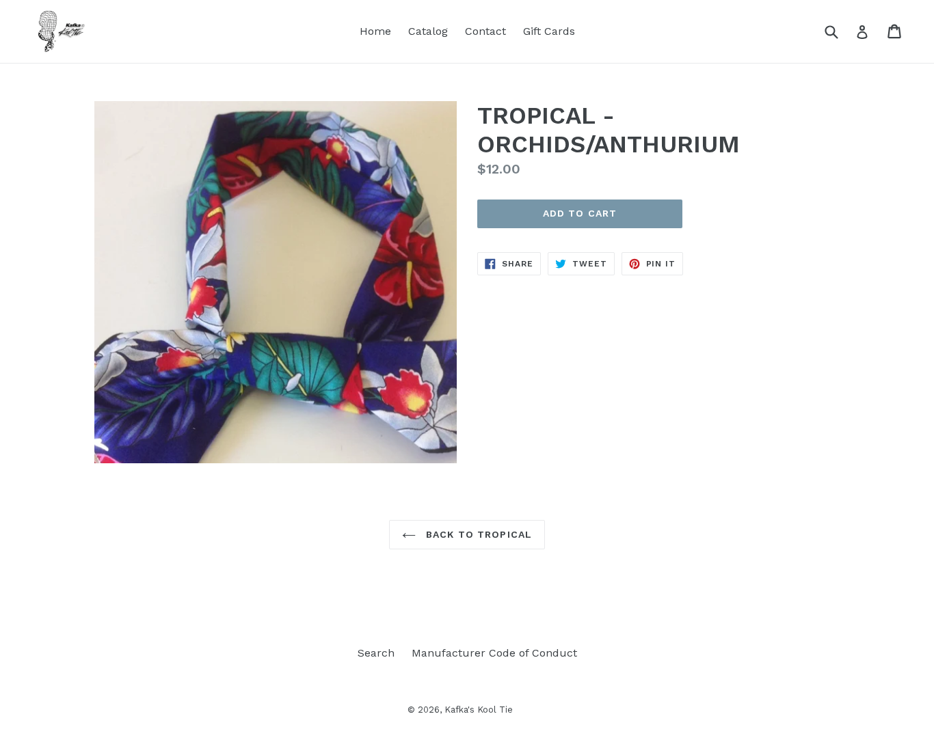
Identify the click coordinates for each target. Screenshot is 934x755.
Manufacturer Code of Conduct (494, 652)
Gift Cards (549, 31)
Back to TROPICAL (477, 534)
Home (375, 31)
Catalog (428, 31)
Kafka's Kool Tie (478, 709)
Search (376, 652)
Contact (485, 31)
